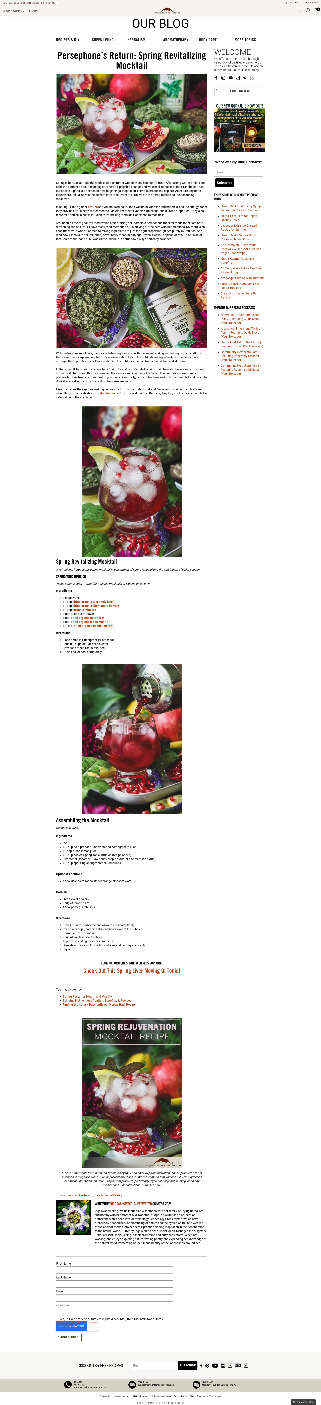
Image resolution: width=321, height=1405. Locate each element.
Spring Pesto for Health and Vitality (87, 996)
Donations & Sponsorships (209, 1396)
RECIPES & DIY (67, 40)
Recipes (72, 1195)
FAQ (192, 1396)
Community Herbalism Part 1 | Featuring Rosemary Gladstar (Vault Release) (241, 369)
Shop (6, 11)
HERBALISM (136, 40)
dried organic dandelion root (94, 626)
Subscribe (224, 182)
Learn (33, 11)
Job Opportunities (121, 1396)
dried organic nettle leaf (87, 618)
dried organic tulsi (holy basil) (94, 601)
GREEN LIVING (103, 40)
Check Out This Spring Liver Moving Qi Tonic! (131, 971)
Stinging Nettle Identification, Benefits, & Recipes (97, 1000)
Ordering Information (161, 1396)
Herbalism (86, 1195)
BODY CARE (208, 40)
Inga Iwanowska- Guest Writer (131, 1204)
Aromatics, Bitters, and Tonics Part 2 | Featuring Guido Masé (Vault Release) (240, 319)
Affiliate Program (140, 1396)
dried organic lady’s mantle (89, 622)
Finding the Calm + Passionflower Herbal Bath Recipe (99, 1004)
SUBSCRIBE (188, 1365)
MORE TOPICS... (247, 40)
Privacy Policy (180, 1396)
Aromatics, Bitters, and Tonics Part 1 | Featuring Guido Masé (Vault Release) (240, 332)
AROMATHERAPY (175, 40)
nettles (93, 207)
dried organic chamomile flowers (96, 605)
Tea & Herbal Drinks (108, 1195)
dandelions (108, 393)
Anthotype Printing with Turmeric (242, 278)
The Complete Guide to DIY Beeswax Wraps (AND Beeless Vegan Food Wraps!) (241, 249)
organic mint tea (84, 610)
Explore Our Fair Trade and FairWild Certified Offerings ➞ (30, 3)
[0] (316, 12)
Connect (19, 11)
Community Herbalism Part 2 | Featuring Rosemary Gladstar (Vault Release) (241, 356)
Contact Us (105, 1396)
